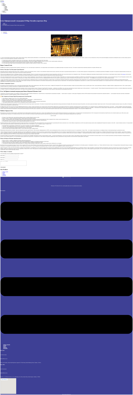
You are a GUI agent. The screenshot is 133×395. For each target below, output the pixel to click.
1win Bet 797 (4, 24)
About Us (4, 4)
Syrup (6, 8)
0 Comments (5, 33)
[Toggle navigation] (1, 13)
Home (3, 3)
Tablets (6, 6)
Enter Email (2, 157)
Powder (6, 7)
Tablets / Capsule (5, 171)
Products (3, 5)
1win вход (124, 74)
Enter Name (2, 155)
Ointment (6, 9)
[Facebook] (66, 188)
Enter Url (2, 159)
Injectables (6, 10)
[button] (66, 267)
